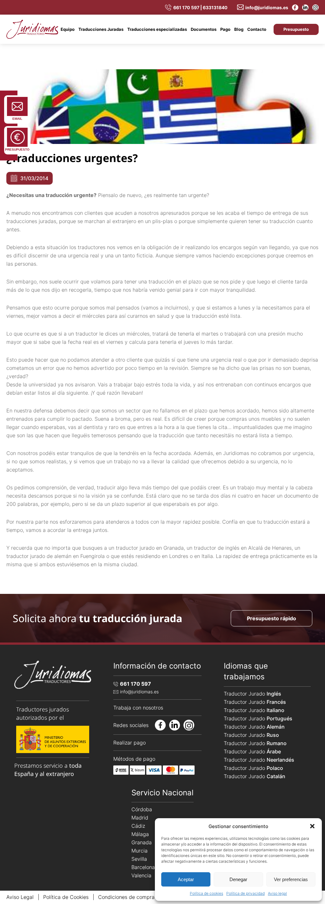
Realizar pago (129, 742)
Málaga (140, 834)
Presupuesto (296, 29)
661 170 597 (135, 684)
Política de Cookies (66, 897)
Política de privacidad (245, 893)
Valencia (141, 875)
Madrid (139, 817)
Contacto (256, 29)
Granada (141, 842)
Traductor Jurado (252, 693)
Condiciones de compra (126, 897)
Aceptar (186, 879)
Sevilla (139, 859)
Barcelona (143, 867)
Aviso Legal (20, 897)
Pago (225, 29)
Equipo (68, 29)
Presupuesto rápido (271, 618)
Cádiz (138, 826)
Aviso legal (277, 893)
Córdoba (141, 809)
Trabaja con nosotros (138, 707)
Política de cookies (206, 893)
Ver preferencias (291, 879)
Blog (238, 29)
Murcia (139, 850)
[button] (312, 826)
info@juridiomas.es (266, 7)
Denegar (238, 879)
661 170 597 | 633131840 (200, 7)
